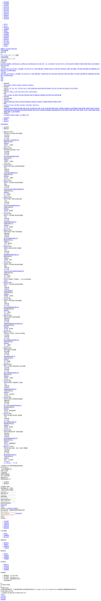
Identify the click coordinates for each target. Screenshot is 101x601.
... (1, 21)
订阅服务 (6, 558)
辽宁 (33, 69)
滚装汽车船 (36, 110)
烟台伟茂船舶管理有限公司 (11, 340)
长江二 (25, 88)
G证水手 (6, 164)
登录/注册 (14, 48)
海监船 (98, 110)
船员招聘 (6, 3)
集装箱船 (19, 108)
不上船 (13, 111)
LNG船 (42, 108)
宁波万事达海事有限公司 (11, 172)
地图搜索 (6, 557)
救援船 (6, 111)
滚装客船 (29, 110)
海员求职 (6, 5)
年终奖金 (26, 95)
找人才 (6, 26)
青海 (81, 69)
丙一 (13, 88)
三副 (29, 64)
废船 (9, 111)
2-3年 (15, 91)
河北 (30, 69)
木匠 (4, 65)
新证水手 (52, 64)
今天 (5, 115)
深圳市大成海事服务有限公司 (12, 205)
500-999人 (22, 105)
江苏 (13, 69)
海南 (41, 69)
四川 (89, 69)
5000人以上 (36, 105)
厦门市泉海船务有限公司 (11, 238)
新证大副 (17, 64)
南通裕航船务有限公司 (10, 222)
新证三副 (33, 64)
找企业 (6, 46)
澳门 (4, 70)
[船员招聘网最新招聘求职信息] (4, 50)
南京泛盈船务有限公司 (10, 422)
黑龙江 (65, 69)
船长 (4, 64)
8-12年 (25, 91)
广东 (24, 69)
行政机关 (39, 101)
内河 (29, 88)
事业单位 (50, 101)
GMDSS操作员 (95, 64)
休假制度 (42, 95)
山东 (10, 69)
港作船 (56, 108)
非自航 (32, 88)
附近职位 (6, 17)
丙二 (16, 88)
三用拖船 (61, 108)
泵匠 (2, 65)
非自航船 (66, 108)
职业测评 (6, 34)
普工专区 (6, 41)
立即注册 (9, 508)
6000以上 (19, 85)
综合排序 (6, 127)
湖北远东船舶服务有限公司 (11, 307)
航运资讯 (6, 10)
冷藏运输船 (54, 110)
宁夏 (78, 69)
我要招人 (3, 48)
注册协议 (6, 523)
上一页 (6, 462)
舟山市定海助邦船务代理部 (11, 156)
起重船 (87, 108)
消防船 (81, 110)
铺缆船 (8, 110)
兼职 (10, 98)
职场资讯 (6, 27)
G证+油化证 (65, 88)
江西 (71, 69)
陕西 (87, 69)
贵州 (58, 69)
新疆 (95, 69)
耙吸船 (75, 108)
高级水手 (77, 64)
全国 (4, 69)
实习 (8, 91)
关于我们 (6, 521)
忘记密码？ (15, 508)
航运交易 (6, 8)
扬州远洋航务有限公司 (10, 454)
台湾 (7, 70)
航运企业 (6, 7)
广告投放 (6, 548)
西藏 (92, 69)
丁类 (19, 88)
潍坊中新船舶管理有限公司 (11, 372)
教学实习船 (61, 110)
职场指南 (6, 569)
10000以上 (31, 85)
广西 (44, 69)
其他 (7, 65)
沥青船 (66, 110)
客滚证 (49, 88)
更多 (2, 77)
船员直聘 (6, 2)
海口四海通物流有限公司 (11, 438)
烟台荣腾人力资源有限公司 (11, 140)
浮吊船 (96, 108)
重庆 (47, 69)
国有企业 (11, 101)
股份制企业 (28, 101)
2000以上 (9, 85)
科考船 (77, 110)
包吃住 (16, 95)
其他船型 (17, 111)
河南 (61, 69)
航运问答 (6, 13)
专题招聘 (6, 32)
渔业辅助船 (48, 110)
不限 (5, 88)
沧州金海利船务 (8, 291)
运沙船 (46, 108)
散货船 (6, 108)
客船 (21, 110)
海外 (7, 69)
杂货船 (10, 108)
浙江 (16, 69)
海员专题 (6, 18)
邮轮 (18, 110)
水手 (43, 64)
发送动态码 (4, 505)
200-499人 (17, 105)
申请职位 (6, 143)
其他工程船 (14, 110)
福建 (22, 69)
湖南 (68, 69)
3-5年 (18, 91)
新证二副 (25, 64)
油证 (36, 88)
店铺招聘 (6, 29)
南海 (10, 70)
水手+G (63, 64)
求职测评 (6, 555)
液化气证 (44, 88)
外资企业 (17, 101)
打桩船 (92, 108)
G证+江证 (72, 88)
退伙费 (59, 95)
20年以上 (34, 91)
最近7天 (13, 115)
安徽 (39, 69)
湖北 (36, 69)
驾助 (85, 64)
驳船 (50, 108)
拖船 (53, 108)
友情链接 (6, 568)
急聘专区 (6, 128)
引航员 (89, 64)
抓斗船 (71, 108)
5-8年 (22, 91)
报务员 (82, 64)
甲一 (8, 88)
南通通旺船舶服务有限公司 (11, 254)
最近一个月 (19, 115)
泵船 (74, 110)
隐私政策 (6, 528)
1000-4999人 (29, 105)
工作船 (85, 110)
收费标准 (6, 546)
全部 (2, 64)
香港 (2, 70)
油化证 (39, 88)
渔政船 (94, 110)
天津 (27, 69)
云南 (98, 69)
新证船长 (8, 64)
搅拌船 (83, 108)
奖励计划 (31, 95)
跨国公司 (55, 101)
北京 (53, 69)
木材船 (70, 110)
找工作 (6, 24)
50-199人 (11, 105)
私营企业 (6, 101)
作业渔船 (41, 110)
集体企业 (34, 101)
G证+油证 (59, 88)
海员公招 (6, 12)
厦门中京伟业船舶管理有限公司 (12, 405)
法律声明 (6, 524)
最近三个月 (26, 115)
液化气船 (37, 108)
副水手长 (72, 64)
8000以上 (25, 85)
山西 (84, 69)
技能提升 (6, 15)
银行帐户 (6, 543)
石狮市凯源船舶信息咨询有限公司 (13, 323)
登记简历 (8, 48)
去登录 (6, 281)
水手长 (67, 64)
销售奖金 (37, 95)
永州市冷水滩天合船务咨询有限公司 (14, 189)
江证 (52, 88)
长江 (22, 88)
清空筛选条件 (4, 124)
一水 (46, 64)
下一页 (15, 462)
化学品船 (32, 108)
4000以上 (14, 85)
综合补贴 (21, 95)
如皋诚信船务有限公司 (10, 389)
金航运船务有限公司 (9, 356)
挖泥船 (79, 108)
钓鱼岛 (14, 70)
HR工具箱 (6, 42)
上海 (19, 69)
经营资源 (6, 526)
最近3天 (9, 115)
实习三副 (38, 64)
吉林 (50, 69)
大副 (13, 64)
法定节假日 (48, 95)
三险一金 (6, 95)
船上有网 (54, 95)
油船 (24, 108)
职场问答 (6, 39)
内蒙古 (75, 69)
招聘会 (6, 31)
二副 (21, 64)
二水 (48, 64)
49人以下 (6, 105)
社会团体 (45, 101)
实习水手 (58, 64)
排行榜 (6, 553)
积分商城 (6, 36)
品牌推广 (6, 544)
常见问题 (6, 566)
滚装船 (25, 110)
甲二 (10, 88)
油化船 (27, 108)
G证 (55, 88)
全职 (8, 98)
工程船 (90, 110)
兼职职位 (6, 37)
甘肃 (56, 69)
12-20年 (30, 91)
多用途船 (14, 108)
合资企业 (22, 101)
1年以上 (11, 91)
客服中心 (6, 564)
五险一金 (11, 95)
